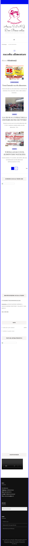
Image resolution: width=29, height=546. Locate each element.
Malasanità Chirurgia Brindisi (9, 525)
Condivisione (14, 82)
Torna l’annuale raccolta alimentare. (14, 85)
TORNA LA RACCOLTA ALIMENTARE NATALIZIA (14, 153)
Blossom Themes (15, 542)
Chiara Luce (5, 521)
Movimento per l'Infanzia (8, 528)
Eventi (14, 114)
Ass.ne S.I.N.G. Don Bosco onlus (14, 28)
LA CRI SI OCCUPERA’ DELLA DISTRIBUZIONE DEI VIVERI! (14, 118)
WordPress (14, 543)
